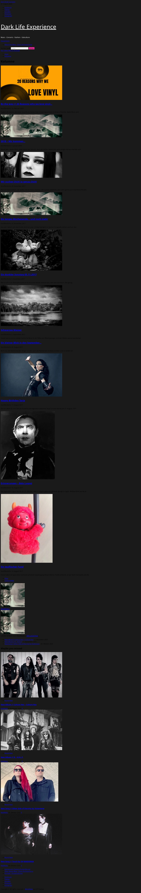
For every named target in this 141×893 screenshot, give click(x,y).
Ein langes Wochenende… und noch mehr (24, 219)
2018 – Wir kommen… (13, 141)
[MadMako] (13, 606)
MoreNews (29, 889)
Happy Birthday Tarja (13, 400)
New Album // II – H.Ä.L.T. (13, 642)
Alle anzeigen (32, 635)
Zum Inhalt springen (8, 2)
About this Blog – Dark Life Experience (18, 45)
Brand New (9, 701)
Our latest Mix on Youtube (10, 50)
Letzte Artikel (9, 581)
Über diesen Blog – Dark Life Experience (19, 871)
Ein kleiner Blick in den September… (21, 342)
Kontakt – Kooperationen (14, 873)
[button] (5, 41)
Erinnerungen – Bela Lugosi (16, 483)
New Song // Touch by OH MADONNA (17, 861)
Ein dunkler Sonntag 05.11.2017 (19, 274)
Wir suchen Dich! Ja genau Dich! (19, 181)
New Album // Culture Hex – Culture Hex (19, 640)
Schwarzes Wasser (11, 330)
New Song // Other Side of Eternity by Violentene (22, 644)
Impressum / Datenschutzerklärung (17, 869)
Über (6, 578)
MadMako (5, 609)
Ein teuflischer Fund (12, 566)
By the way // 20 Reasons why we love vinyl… (26, 103)
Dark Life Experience (28, 27)
